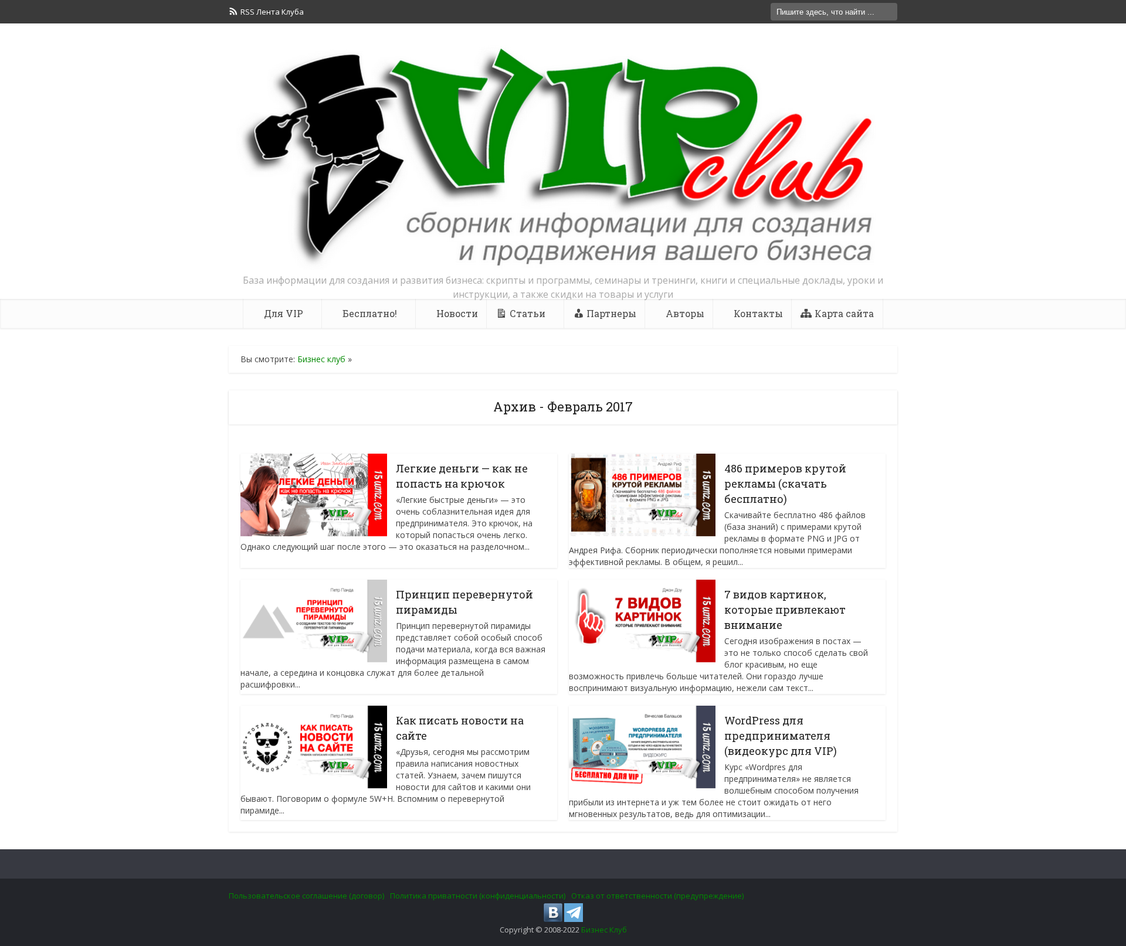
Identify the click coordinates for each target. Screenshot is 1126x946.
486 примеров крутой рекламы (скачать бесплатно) (785, 483)
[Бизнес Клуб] (563, 157)
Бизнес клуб (321, 359)
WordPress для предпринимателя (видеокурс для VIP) (780, 735)
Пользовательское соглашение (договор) (306, 895)
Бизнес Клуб (604, 929)
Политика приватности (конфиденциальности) (477, 895)
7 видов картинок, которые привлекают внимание (785, 609)
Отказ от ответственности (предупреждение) (657, 895)
